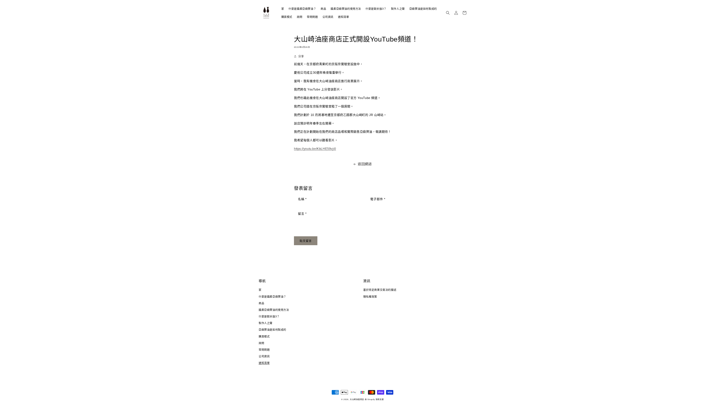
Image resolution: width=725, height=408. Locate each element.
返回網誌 (365, 164)
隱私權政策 (370, 296)
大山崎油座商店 (357, 399)
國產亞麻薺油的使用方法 (274, 309)
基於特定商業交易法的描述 (379, 289)
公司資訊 (264, 356)
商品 (261, 303)
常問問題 (264, 349)
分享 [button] (301, 56)
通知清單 (264, 362)
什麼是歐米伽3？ (269, 316)
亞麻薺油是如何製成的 (272, 329)
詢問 (261, 343)
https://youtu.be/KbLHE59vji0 (315, 148)
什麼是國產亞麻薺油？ (272, 296)
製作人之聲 (265, 323)
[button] (448, 13)
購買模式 (264, 336)
